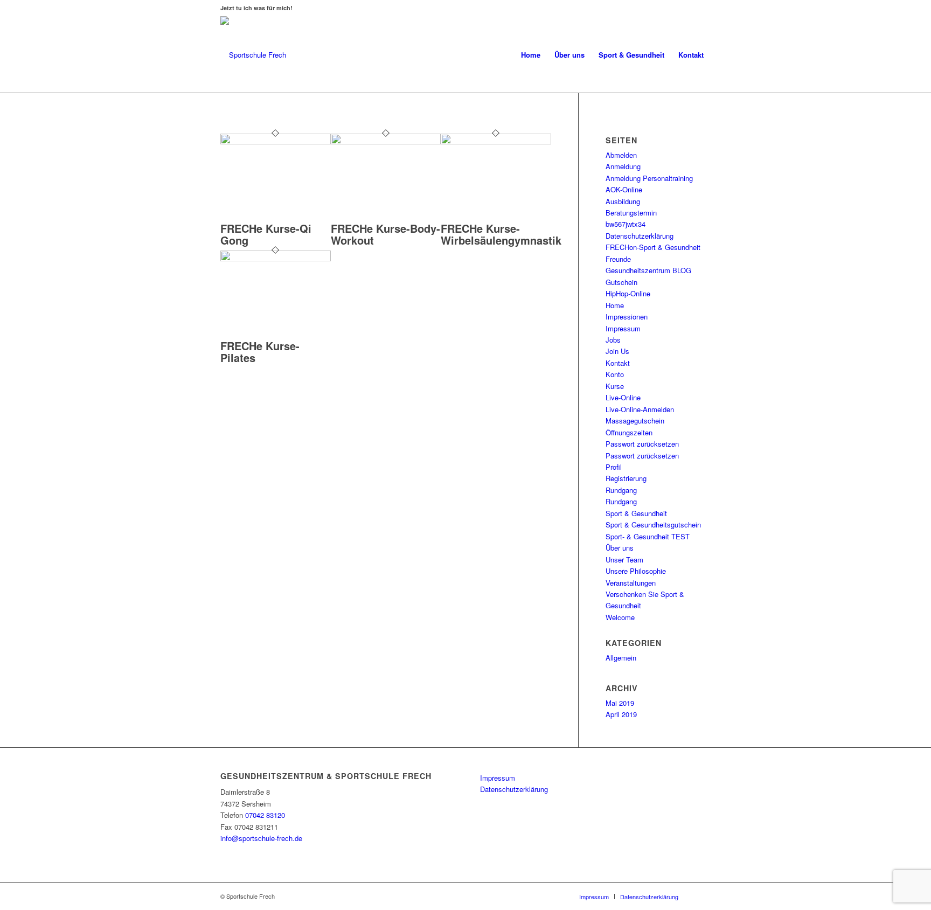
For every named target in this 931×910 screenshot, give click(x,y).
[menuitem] (530, 55)
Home (615, 305)
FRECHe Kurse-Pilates (260, 351)
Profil (614, 467)
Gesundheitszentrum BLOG (648, 270)
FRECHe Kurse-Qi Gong (265, 234)
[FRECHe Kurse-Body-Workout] (386, 141)
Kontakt (618, 363)
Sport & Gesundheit (636, 513)
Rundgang (621, 490)
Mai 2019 (620, 703)
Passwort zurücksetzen (642, 444)
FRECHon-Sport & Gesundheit (653, 247)
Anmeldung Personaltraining (649, 178)
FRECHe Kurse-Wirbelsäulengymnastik (501, 234)
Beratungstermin (631, 212)
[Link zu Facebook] (702, 896)
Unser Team (624, 559)
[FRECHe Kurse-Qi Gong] (275, 141)
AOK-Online (624, 189)
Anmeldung (623, 166)
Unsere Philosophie (636, 571)
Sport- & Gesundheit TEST (648, 536)
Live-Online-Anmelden (640, 409)
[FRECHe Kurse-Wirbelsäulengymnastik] (496, 141)
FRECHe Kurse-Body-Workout (385, 234)
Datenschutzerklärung (639, 236)
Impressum (623, 328)
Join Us (617, 351)
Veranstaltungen (631, 583)
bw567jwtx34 (625, 224)
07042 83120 (265, 815)
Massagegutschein (635, 420)
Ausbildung (623, 201)
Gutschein (621, 282)
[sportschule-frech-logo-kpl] (253, 55)
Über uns (620, 548)
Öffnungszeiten (629, 432)
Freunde (618, 259)
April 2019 (621, 714)
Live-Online (623, 397)
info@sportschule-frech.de (261, 838)
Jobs (613, 340)
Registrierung (626, 478)
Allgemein (621, 657)
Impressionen (627, 316)
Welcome (620, 617)
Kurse (615, 386)
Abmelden (621, 155)
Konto (615, 374)
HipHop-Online (628, 293)
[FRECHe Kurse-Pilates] (275, 258)
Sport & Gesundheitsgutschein (653, 524)
